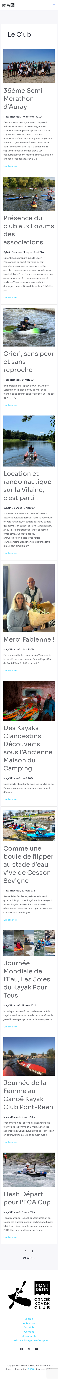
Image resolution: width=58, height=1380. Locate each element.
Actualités (29, 1323)
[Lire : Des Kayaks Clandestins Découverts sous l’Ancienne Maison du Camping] (29, 700)
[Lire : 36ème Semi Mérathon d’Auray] (29, 66)
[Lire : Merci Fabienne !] (29, 597)
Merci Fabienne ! (29, 639)
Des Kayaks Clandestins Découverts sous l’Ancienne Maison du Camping (28, 748)
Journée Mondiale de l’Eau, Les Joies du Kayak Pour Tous (26, 979)
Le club (29, 1318)
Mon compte (29, 1336)
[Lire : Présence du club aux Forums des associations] (29, 193)
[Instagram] (29, 1348)
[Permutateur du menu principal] (54, 5)
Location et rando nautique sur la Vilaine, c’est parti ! (27, 486)
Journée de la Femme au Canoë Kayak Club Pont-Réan (28, 1095)
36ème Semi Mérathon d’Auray (23, 99)
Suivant (29, 1257)
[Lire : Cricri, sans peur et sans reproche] (29, 327)
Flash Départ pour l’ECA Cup (27, 1198)
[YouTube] (36, 1348)
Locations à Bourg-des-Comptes (29, 1340)
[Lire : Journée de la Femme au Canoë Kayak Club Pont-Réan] (29, 1056)
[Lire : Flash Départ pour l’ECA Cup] (29, 1169)
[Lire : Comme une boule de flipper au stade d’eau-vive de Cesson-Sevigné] (29, 825)
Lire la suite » (10, 165)
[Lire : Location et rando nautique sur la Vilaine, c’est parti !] (29, 440)
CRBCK (31, 1369)
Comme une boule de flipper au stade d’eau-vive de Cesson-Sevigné (28, 864)
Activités (29, 1327)
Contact (29, 1331)
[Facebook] (21, 1348)
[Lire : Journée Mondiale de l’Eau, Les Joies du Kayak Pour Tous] (29, 943)
